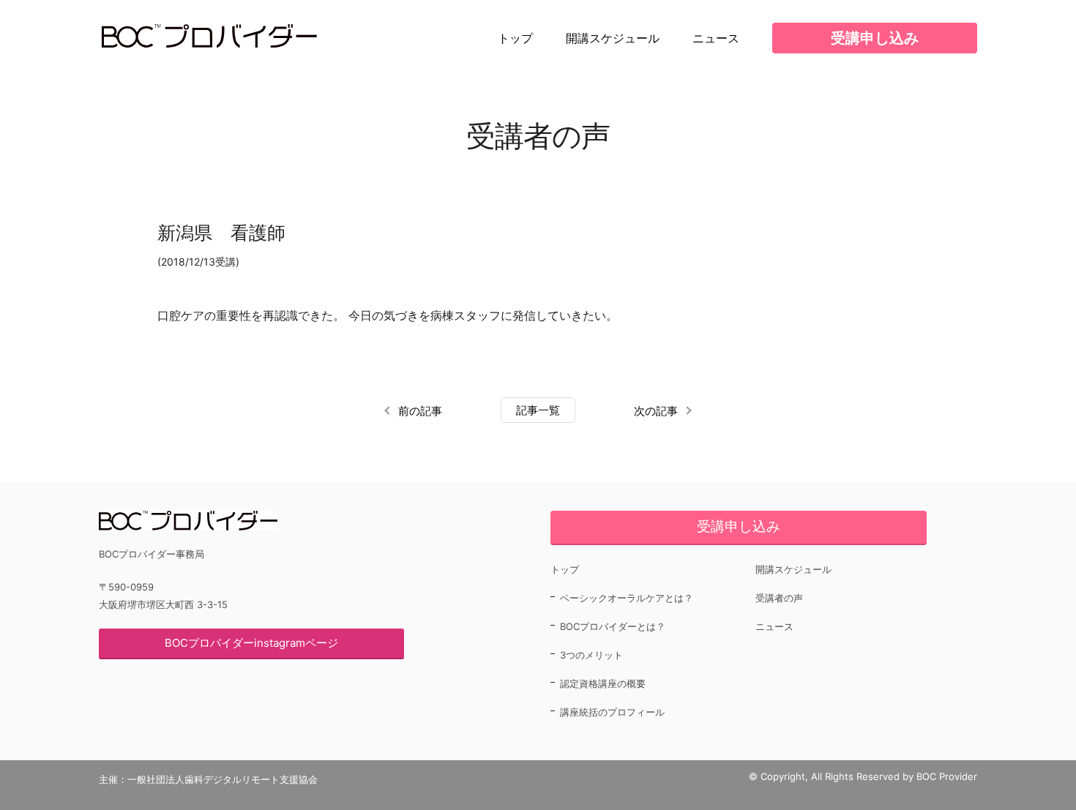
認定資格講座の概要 (603, 683)
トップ (515, 38)
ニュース (715, 38)
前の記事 (420, 411)
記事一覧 (538, 410)
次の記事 (656, 411)
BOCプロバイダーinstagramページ (251, 643)
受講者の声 (779, 598)
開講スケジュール (613, 38)
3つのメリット (591, 655)
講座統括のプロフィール (612, 712)
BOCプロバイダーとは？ (612, 626)
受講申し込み (875, 38)
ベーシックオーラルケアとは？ (626, 598)
